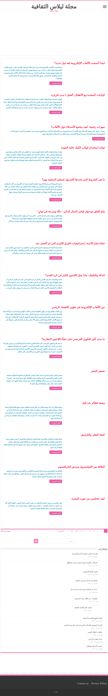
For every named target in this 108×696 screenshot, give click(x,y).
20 (77, 531)
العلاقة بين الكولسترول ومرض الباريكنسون (81, 466)
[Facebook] (55, 692)
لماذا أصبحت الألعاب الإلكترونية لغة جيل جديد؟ (79, 63)
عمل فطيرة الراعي (95, 639)
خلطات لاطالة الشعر (95, 632)
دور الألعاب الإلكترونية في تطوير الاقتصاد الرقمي (78, 307)
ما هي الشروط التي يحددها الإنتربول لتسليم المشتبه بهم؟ (73, 179)
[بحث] (36, 541)
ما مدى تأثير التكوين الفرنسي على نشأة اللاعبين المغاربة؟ (73, 339)
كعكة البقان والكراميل (93, 434)
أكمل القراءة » (55, 83)
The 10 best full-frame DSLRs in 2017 (84, 590)
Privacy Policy (99, 683)
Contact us (83, 683)
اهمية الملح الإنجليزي (90, 572)
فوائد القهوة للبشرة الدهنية (92, 618)
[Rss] (57, 692)
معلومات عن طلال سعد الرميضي (86, 598)
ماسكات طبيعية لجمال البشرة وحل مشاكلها (82, 563)
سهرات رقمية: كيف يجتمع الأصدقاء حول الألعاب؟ (78, 126)
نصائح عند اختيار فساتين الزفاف (86, 581)
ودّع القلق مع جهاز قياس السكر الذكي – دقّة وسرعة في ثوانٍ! (71, 211)
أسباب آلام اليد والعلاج (94, 646)
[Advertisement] (54, 36)
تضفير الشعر (98, 370)
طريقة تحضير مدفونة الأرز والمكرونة (85, 554)
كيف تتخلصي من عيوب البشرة (88, 498)
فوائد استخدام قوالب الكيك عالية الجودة (83, 147)
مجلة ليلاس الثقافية (54, 6)
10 (81, 531)
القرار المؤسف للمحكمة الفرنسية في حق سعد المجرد (83, 625)
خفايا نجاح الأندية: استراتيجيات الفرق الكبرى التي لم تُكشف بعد (70, 243)
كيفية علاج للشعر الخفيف (83, 607)
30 (72, 531)
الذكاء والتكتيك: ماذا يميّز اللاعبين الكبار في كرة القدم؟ (75, 275)
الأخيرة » (60, 531)
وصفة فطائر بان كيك (93, 402)
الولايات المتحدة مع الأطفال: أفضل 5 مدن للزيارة (78, 94)
